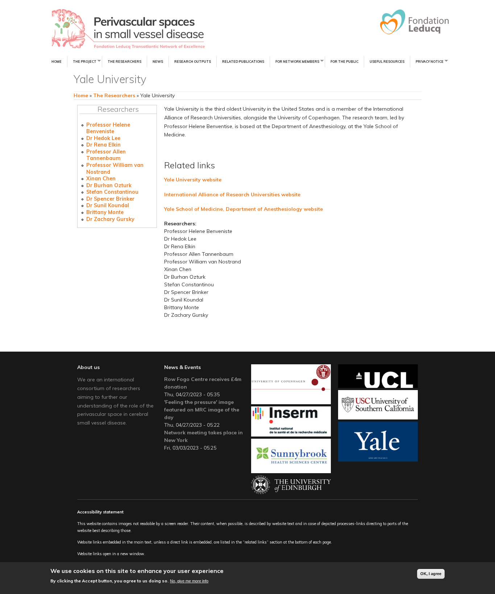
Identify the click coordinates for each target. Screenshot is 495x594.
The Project (81, 61)
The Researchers (124, 62)
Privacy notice (427, 61)
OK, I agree (430, 574)
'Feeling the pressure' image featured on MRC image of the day (201, 410)
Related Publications (243, 62)
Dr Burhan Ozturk (109, 185)
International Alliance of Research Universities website (232, 194)
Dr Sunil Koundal (107, 205)
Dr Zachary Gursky (110, 219)
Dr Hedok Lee (103, 138)
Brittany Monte (105, 212)
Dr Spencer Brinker (110, 199)
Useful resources (387, 62)
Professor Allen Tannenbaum (106, 155)
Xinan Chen (101, 178)
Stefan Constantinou (112, 192)
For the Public (344, 62)
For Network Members (294, 61)
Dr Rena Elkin (103, 145)
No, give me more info (189, 580)
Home (56, 62)
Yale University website (192, 179)
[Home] (105, 29)
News (158, 62)
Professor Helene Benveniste (108, 128)
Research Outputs (192, 62)
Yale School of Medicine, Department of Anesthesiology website (243, 209)
